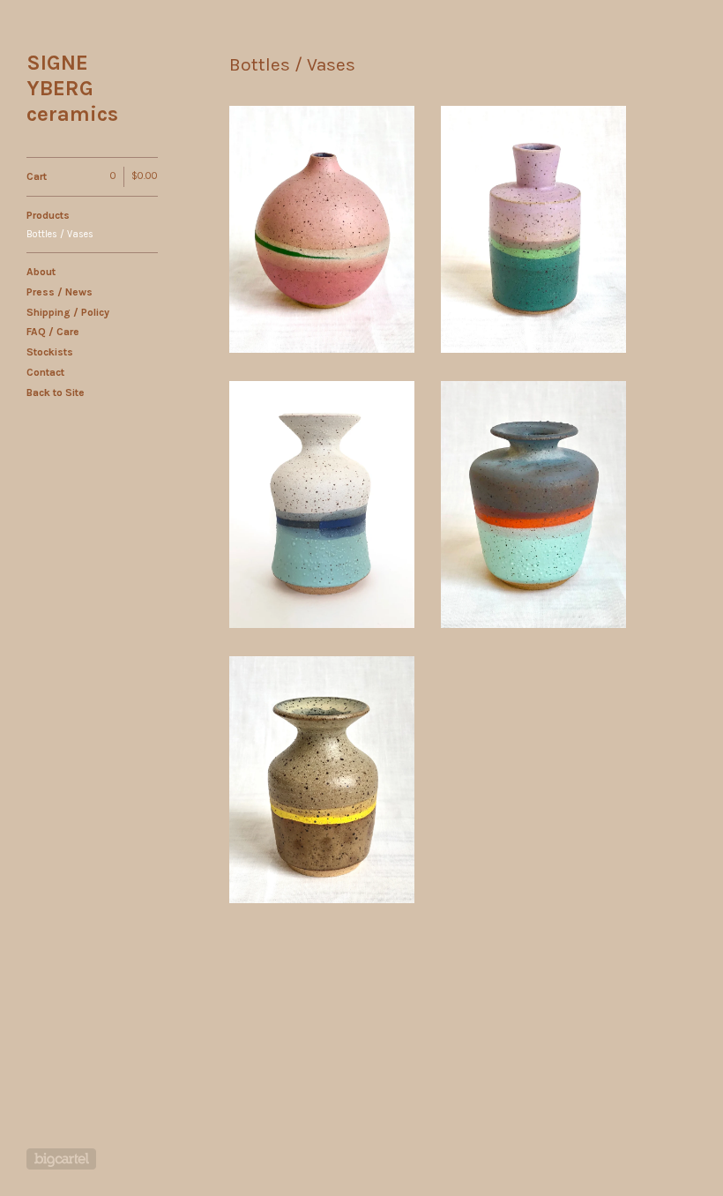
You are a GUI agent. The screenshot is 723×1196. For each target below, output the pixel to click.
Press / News (59, 292)
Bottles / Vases (59, 234)
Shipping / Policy (67, 312)
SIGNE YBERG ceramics (72, 88)
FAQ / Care (52, 331)
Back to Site (55, 392)
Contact (45, 372)
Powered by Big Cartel (61, 1159)
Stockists (49, 352)
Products (48, 215)
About (41, 271)
